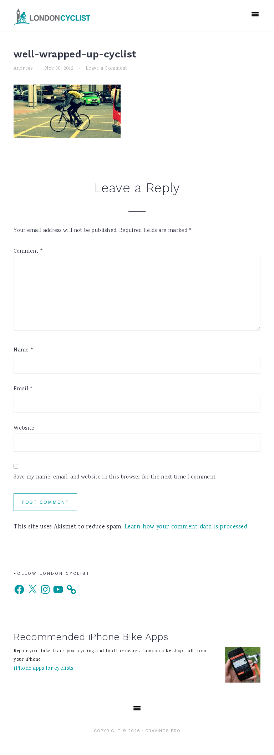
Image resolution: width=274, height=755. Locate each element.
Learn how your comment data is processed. (186, 527)
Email (23, 389)
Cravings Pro (163, 730)
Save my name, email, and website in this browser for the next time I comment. (115, 477)
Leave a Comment (106, 68)
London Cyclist (52, 16)
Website (24, 428)
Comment (28, 251)
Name (24, 350)
